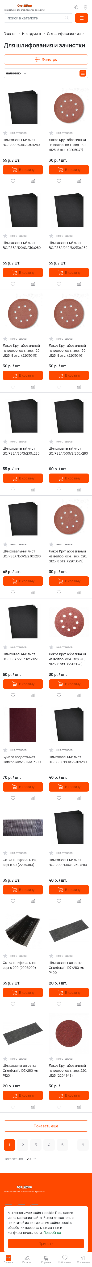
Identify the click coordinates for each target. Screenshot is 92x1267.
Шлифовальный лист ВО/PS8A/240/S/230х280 (68, 245)
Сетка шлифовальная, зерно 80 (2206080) (20, 862)
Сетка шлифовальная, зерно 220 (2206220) (20, 965)
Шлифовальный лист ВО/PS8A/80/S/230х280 (21, 451)
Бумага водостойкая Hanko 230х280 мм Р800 (22, 759)
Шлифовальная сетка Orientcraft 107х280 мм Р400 (66, 967)
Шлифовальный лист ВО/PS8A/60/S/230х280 (21, 142)
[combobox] (38, 18)
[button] (81, 18)
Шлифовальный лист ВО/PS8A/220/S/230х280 (22, 656)
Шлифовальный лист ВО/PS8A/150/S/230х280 (22, 553)
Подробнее (52, 1232)
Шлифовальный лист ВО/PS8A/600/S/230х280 (68, 451)
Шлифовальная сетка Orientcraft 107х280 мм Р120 (20, 1070)
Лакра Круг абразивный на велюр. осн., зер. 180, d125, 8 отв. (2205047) (68, 144)
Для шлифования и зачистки (69, 33)
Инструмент (31, 33)
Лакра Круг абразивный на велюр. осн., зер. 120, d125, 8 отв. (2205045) (22, 350)
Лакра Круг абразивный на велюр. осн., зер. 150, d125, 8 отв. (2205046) (68, 350)
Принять (46, 1243)
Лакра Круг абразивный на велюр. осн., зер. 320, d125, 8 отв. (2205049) (68, 556)
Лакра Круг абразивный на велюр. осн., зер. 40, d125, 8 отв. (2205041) (67, 659)
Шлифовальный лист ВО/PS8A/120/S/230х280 (22, 245)
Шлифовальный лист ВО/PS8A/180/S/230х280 (68, 759)
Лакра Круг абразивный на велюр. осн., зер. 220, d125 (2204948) (68, 1070)
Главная (10, 33)
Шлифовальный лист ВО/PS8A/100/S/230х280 (68, 862)
